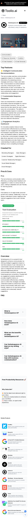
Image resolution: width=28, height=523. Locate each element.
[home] (9, 11)
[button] (25, 10)
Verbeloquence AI (10, 17)
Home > (3, 17)
